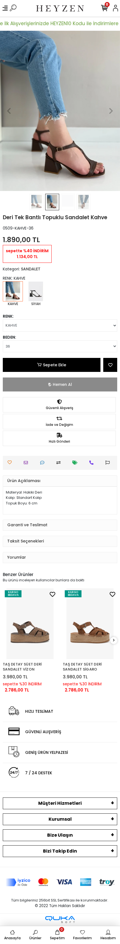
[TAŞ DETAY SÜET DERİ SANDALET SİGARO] (90, 623)
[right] (114, 640)
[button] (9, 111)
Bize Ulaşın (60, 835)
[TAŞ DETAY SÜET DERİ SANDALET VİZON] (30, 623)
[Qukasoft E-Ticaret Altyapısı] (60, 919)
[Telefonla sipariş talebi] (93, 462)
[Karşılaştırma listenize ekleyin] (60, 462)
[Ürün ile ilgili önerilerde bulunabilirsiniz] (109, 462)
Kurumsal (60, 819)
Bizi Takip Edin (60, 851)
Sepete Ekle (54, 365)
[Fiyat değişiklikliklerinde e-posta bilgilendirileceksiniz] (76, 462)
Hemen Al (62, 384)
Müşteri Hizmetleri (60, 803)
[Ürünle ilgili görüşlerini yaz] (44, 462)
